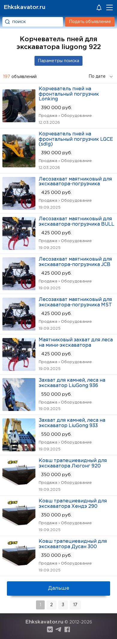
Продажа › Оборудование (65, 115)
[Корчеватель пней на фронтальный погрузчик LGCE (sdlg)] (18, 165)
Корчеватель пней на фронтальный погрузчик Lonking (69, 94)
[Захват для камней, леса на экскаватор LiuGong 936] (18, 409)
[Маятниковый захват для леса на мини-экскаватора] (18, 369)
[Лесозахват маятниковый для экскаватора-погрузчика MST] (18, 328)
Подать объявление (90, 22)
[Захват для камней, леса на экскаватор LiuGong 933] (18, 449)
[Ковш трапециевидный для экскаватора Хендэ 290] (18, 530)
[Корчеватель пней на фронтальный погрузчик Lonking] (18, 120)
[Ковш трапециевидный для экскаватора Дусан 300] (18, 570)
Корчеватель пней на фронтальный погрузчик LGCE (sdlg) (76, 139)
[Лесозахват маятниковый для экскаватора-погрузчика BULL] (18, 248)
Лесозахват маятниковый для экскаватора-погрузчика (75, 181)
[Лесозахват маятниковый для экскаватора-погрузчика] (18, 208)
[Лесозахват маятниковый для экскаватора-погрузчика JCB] (18, 288)
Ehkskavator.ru (24, 7)
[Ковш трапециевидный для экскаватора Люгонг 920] (18, 489)
